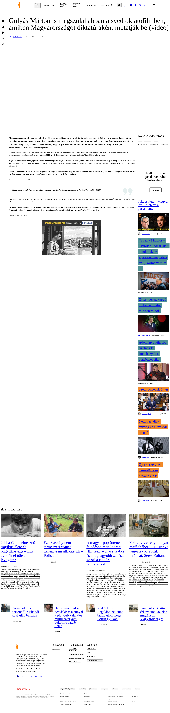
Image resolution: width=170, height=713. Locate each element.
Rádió (137, 689)
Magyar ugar (76, 5)
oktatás (156, 140)
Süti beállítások (93, 660)
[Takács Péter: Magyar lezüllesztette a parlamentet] (153, 222)
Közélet (82, 689)
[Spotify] (36, 676)
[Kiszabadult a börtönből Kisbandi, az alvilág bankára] (5, 608)
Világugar (91, 5)
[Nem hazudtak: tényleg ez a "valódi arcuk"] (153, 446)
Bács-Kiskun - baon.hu (65, 693)
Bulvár (115, 689)
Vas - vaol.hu (135, 696)
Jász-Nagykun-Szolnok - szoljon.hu (116, 693)
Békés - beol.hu (63, 699)
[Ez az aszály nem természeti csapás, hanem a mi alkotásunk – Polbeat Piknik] (64, 525)
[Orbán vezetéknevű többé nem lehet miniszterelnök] (153, 324)
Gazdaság (93, 689)
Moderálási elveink (75, 662)
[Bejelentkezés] (125, 5)
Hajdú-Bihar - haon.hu (89, 701)
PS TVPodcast (91, 649)
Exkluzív (57, 631)
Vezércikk (156, 413)
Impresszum (56, 649)
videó (140, 140)
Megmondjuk (50, 5)
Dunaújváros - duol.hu (89, 693)
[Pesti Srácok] (24, 5)
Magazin (104, 689)
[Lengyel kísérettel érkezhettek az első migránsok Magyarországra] (133, 608)
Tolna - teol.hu (135, 693)
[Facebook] (135, 5)
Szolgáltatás (126, 689)
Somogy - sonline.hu (112, 701)
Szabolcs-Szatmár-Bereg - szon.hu (116, 704)
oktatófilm (164, 144)
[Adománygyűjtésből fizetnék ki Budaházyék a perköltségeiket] (153, 372)
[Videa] (130, 5)
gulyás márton (142, 144)
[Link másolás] (3, 44)
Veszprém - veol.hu (136, 699)
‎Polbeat (46, 562)
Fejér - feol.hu (87, 696)
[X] (140, 5)
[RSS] (144, 5)
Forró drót (63, 5)
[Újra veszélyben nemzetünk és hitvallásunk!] (153, 489)
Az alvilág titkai (135, 562)
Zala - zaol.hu (135, 701)
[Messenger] (3, 20)
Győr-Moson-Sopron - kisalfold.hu (92, 699)
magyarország (154, 144)
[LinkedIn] (3, 32)
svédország (147, 140)
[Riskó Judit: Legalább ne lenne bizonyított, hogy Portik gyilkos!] (90, 608)
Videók (89, 652)
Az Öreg (153, 233)
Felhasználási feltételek (76, 658)
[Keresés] (119, 5)
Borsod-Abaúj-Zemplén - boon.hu (68, 701)
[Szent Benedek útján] (153, 402)
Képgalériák (91, 656)
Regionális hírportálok (67, 689)
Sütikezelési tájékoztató (76, 654)
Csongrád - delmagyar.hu (66, 704)
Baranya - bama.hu (64, 696)
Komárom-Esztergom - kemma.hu (115, 696)
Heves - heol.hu (87, 704)
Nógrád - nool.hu (112, 699)
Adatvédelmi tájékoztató (73, 649)
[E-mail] (3, 38)
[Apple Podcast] (40, 676)
